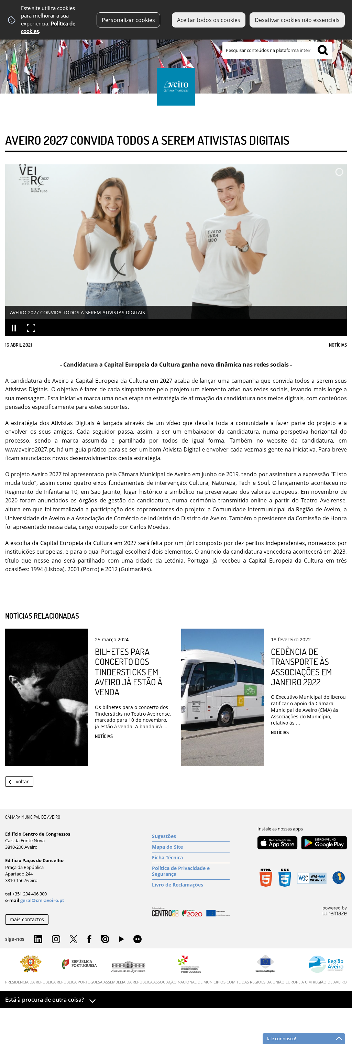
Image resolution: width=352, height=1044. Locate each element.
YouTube (121, 940)
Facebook (89, 939)
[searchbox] (277, 50)
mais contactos (27, 919)
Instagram (56, 939)
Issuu (105, 939)
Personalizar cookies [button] (128, 20)
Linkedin (38, 939)
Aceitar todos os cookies (208, 20)
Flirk (137, 939)
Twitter (73, 939)
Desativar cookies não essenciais (297, 20)
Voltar (22, 781)
